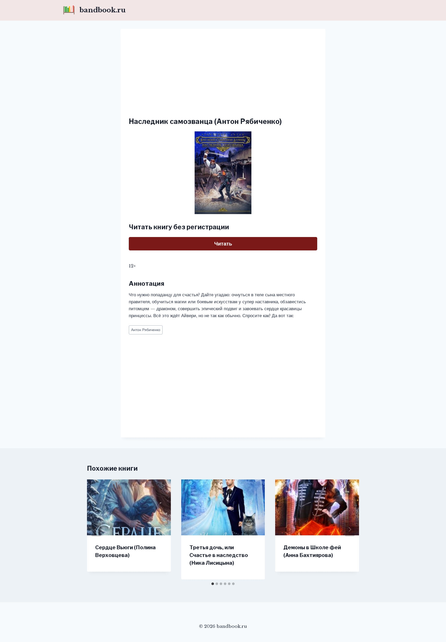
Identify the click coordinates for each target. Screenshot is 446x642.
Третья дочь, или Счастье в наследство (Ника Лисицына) (218, 555)
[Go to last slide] (96, 529)
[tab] (212, 583)
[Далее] (349, 529)
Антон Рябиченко (145, 330)
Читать (223, 244)
